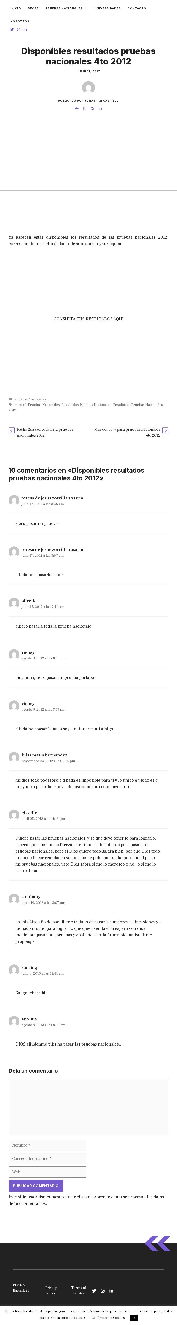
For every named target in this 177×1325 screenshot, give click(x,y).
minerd (20, 404)
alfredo (29, 601)
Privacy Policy (51, 1290)
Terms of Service (78, 1290)
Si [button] (134, 1318)
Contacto (137, 8)
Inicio (15, 8)
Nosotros (19, 21)
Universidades (107, 8)
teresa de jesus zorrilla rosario (52, 498)
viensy (28, 652)
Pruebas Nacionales (64, 8)
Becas (33, 8)
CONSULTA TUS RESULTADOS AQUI (88, 319)
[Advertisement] (88, 158)
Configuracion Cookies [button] (108, 1318)
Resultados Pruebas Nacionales (86, 404)
